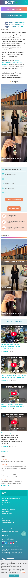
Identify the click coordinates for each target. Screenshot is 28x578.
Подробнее (4, 351)
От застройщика (10, 174)
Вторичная (5, 511)
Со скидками (6, 520)
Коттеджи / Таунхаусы (9, 509)
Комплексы (9, 193)
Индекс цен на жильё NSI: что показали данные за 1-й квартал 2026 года (13, 476)
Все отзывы (5, 451)
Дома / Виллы (6, 504)
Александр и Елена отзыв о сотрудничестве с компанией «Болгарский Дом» (10, 346)
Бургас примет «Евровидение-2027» (12, 461)
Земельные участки (8, 522)
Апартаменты (9, 188)
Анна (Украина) (6, 433)
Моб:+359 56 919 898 (8, 539)
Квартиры (8, 179)
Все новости (5, 485)
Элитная (4, 518)
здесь (23, 572)
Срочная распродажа (8, 529)
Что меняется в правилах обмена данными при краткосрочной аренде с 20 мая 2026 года (13, 468)
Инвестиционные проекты (10, 531)
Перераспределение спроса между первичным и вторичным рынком (11, 482)
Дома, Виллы (9, 183)
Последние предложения (9, 528)
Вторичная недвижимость (13, 169)
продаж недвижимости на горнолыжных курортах (12, 62)
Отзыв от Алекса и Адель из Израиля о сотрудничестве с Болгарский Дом (13, 376)
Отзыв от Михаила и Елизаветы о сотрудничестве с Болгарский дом (12, 405)
